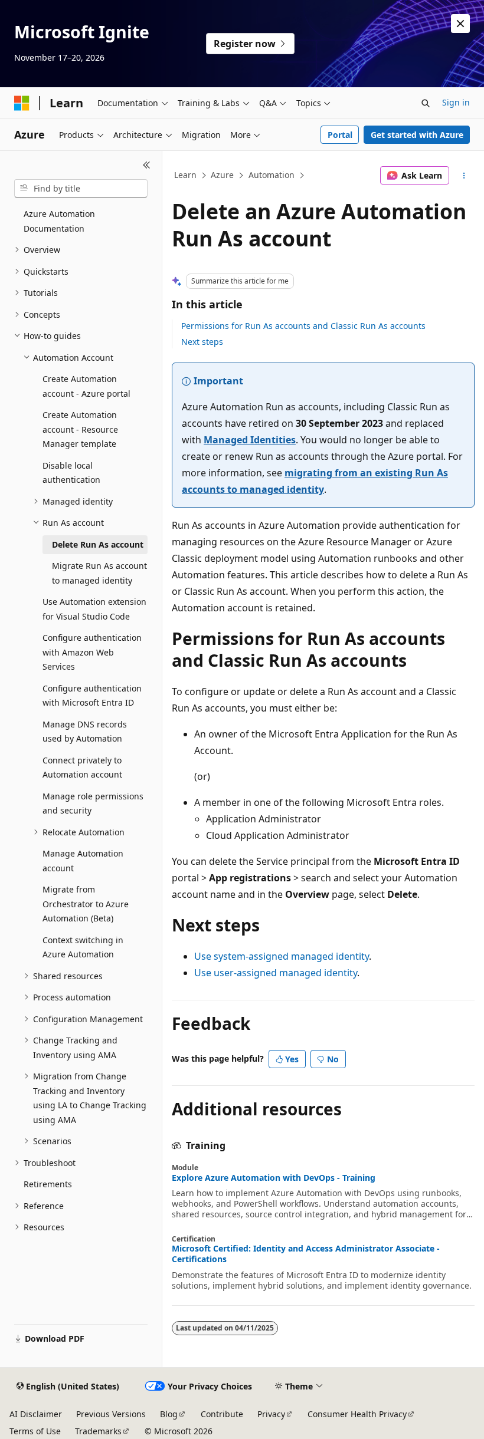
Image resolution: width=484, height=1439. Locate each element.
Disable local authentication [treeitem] (71, 473)
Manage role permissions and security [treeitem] (92, 803)
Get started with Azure (417, 134)
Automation (271, 174)
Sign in (456, 102)
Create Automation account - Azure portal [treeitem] (86, 386)
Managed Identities (250, 439)
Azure (222, 174)
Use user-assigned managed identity (275, 972)
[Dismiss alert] (460, 23)
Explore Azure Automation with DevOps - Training (273, 1178)
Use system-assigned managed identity (281, 956)
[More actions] (464, 175)
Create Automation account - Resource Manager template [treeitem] (80, 429)
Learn (185, 174)
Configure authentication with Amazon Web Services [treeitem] (92, 652)
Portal (340, 134)
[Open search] (425, 103)
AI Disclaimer (35, 1414)
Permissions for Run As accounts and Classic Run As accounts (303, 325)
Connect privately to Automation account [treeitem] (82, 768)
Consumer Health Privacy (357, 1414)
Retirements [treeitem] (48, 1184)
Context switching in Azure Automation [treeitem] (82, 947)
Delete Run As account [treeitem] (97, 544)
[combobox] (81, 188)
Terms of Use (35, 1431)
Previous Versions (111, 1414)
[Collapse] (146, 165)
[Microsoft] (22, 103)
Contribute (222, 1414)
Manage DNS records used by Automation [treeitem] (84, 732)
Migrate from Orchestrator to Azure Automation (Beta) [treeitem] (85, 904)
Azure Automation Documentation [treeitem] (59, 221)
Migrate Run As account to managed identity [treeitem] (99, 573)
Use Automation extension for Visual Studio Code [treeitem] (94, 609)
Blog (169, 1414)
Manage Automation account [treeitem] (82, 861)
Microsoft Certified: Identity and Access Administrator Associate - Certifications (306, 1254)
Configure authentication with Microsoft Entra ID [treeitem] (92, 696)
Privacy (271, 1414)
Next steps (202, 341)
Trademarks (98, 1431)
